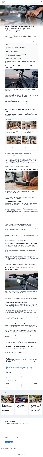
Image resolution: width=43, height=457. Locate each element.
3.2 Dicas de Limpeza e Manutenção (12, 51)
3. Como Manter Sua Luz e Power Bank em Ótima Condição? (15, 48)
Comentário (7, 426)
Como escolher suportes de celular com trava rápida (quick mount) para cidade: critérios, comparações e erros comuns (29, 147)
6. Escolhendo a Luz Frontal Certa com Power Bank (13, 58)
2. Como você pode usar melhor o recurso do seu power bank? (15, 47)
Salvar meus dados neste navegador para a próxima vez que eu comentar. (17, 439)
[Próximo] (40, 405)
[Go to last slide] (2, 405)
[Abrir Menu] (41, 1)
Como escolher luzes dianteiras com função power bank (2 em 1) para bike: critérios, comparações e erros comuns (13, 132)
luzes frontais (11, 380)
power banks (16, 304)
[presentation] (7, 399)
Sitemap (14, 448)
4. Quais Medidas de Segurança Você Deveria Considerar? (15, 52)
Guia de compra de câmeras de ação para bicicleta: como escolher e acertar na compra (30, 384)
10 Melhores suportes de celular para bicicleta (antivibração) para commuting (19, 367)
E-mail (18, 437)
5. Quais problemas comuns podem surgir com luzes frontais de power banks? (18, 54)
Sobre (11, 448)
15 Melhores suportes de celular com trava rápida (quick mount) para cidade (19, 368)
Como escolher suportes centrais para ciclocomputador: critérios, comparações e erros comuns (7, 408)
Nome (6, 437)
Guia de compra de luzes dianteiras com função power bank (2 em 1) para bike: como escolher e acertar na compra (29, 132)
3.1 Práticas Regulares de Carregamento (12, 50)
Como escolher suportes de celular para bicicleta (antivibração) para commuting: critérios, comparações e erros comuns (12, 147)
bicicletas (6, 380)
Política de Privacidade (5, 448)
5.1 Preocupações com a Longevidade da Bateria (13, 55)
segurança (15, 380)
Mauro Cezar (7, 32)
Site (28, 437)
